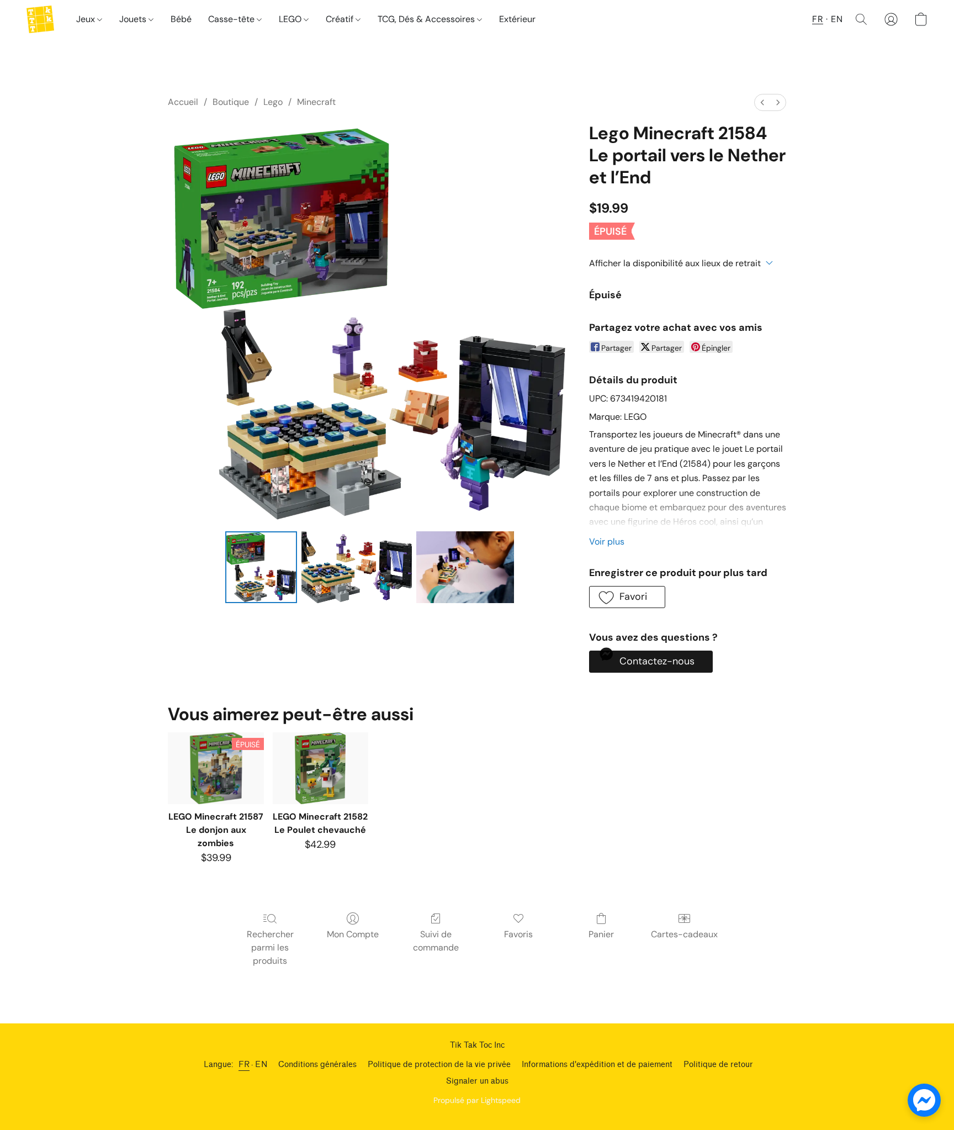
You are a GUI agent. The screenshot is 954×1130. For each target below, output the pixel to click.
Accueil (183, 102)
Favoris (518, 934)
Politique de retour (718, 1064)
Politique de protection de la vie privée (439, 1064)
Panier (601, 934)
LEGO (291, 19)
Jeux (86, 19)
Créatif (341, 19)
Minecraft (316, 102)
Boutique (231, 102)
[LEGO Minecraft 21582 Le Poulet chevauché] (320, 768)
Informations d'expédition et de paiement (597, 1064)
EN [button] (836, 19)
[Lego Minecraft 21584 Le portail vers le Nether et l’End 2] (465, 567)
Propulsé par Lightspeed (477, 1100)
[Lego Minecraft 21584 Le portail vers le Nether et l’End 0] (261, 567)
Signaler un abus (477, 1081)
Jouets (134, 19)
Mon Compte (353, 934)
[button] (40, 19)
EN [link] (261, 1064)
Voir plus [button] (606, 541)
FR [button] (817, 19)
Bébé (181, 19)
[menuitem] (762, 102)
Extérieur (517, 19)
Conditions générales (317, 1064)
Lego (273, 102)
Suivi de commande (436, 940)
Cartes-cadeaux (684, 934)
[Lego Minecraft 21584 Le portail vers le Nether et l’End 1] (356, 567)
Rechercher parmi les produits (270, 947)
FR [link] (244, 1064)
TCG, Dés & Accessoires (427, 19)
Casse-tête (232, 19)
